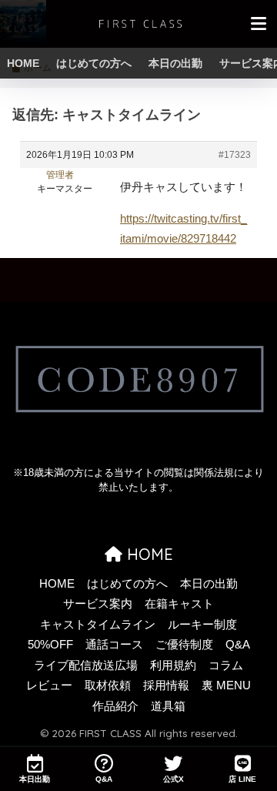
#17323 (235, 154)
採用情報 (166, 685)
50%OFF (50, 644)
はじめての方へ (94, 63)
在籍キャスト (179, 604)
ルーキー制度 (202, 624)
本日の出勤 (175, 63)
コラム (226, 665)
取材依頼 (108, 685)
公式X (173, 779)
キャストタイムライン (97, 624)
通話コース (114, 644)
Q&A (237, 644)
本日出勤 (34, 779)
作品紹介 (115, 706)
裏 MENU (226, 685)
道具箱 (168, 706)
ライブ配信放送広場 (86, 665)
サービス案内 (97, 604)
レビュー (49, 685)
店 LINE (242, 779)
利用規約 (173, 665)
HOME (23, 63)
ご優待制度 (184, 644)
